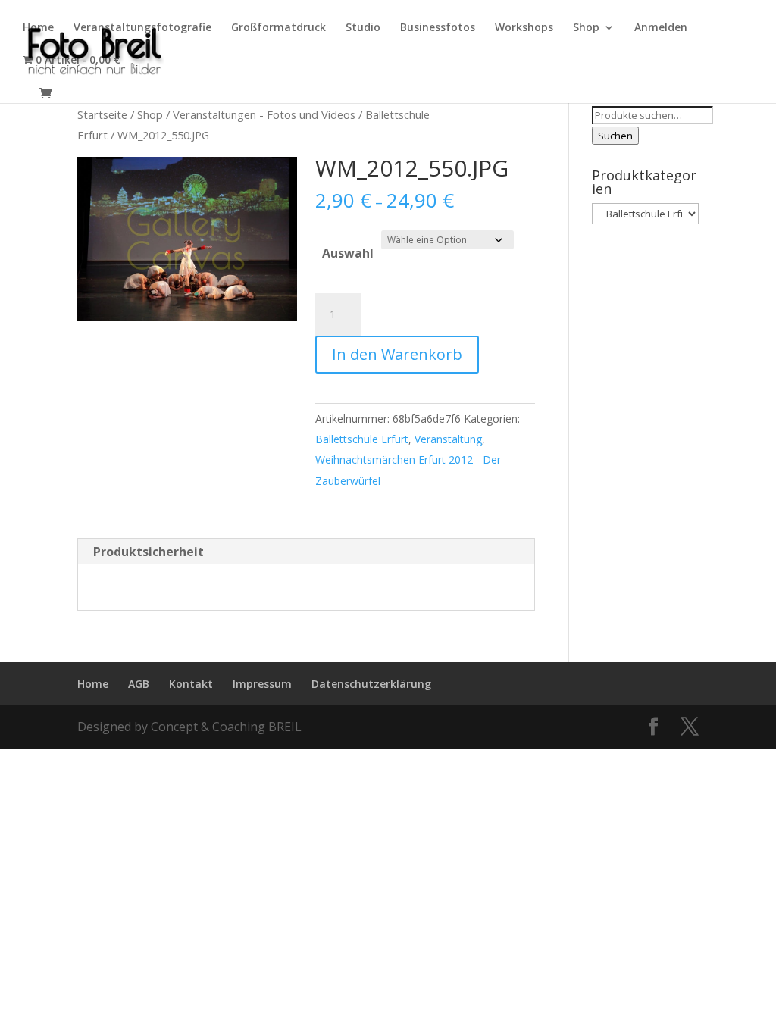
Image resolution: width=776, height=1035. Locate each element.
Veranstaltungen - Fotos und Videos (264, 114)
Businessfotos (437, 28)
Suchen (615, 135)
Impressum (262, 684)
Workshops (524, 28)
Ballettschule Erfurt (361, 439)
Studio (363, 28)
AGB (138, 684)
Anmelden (660, 28)
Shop (586, 28)
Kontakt (191, 684)
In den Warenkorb (397, 354)
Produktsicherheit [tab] (148, 551)
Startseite (102, 114)
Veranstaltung (448, 439)
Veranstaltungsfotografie (142, 28)
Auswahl (348, 253)
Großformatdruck (278, 28)
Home (38, 28)
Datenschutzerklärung (371, 684)
